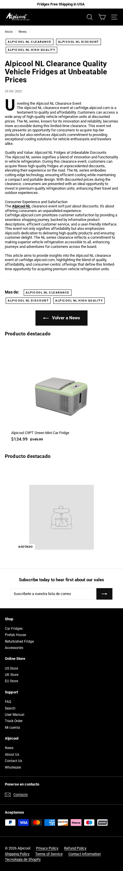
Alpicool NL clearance (29, 41)
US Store (11, 668)
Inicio (9, 32)
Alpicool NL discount (78, 41)
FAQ (8, 702)
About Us (12, 755)
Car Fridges (14, 629)
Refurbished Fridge (19, 641)
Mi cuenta (12, 728)
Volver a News (65, 317)
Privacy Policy (47, 848)
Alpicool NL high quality (31, 49)
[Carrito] (102, 17)
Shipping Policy (17, 854)
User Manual (14, 715)
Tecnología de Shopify (23, 859)
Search (10, 708)
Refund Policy (75, 848)
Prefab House (15, 635)
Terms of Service (49, 854)
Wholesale (13, 767)
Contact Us (13, 761)
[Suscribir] (104, 594)
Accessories (14, 648)
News (23, 32)
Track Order (14, 721)
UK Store (11, 675)
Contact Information (84, 854)
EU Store (11, 681)
